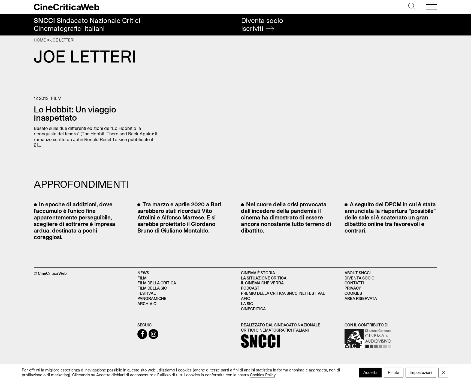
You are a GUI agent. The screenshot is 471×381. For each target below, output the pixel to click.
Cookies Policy (262, 375)
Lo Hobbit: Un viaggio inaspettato (75, 113)
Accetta (370, 372)
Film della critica (156, 283)
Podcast (250, 288)
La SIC (247, 303)
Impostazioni (421, 372)
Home (40, 40)
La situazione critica (263, 278)
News (143, 272)
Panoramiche (152, 298)
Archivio (146, 303)
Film (56, 98)
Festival (146, 293)
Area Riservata (361, 298)
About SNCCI (358, 272)
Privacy (353, 288)
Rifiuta (393, 372)
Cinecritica (253, 308)
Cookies (353, 293)
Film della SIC (152, 288)
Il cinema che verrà (262, 283)
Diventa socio (262, 24)
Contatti (354, 283)
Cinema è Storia (258, 272)
